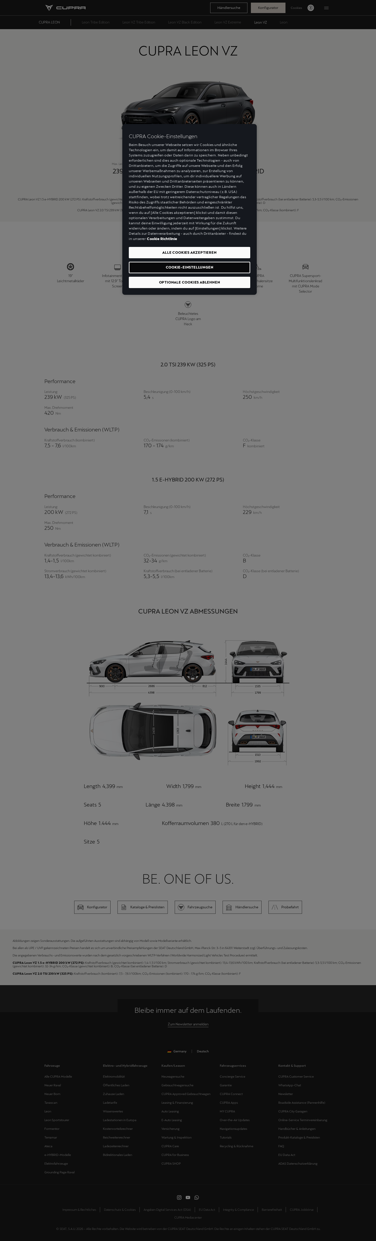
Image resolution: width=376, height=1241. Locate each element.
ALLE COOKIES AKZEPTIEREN (189, 252)
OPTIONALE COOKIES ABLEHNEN (189, 282)
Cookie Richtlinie (162, 239)
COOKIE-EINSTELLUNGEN (189, 267)
